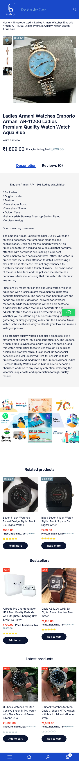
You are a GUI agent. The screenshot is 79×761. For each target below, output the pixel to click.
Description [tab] (26, 165)
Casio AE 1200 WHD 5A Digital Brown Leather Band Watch (58, 612)
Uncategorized (22, 22)
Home (6, 22)
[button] (71, 41)
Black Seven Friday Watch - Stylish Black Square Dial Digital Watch (58, 521)
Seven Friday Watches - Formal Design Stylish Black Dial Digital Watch (19, 521)
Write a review (11, 140)
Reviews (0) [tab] (52, 165)
